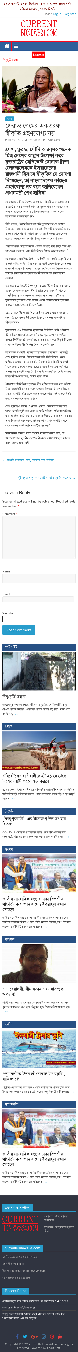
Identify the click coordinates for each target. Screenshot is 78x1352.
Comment (9, 514)
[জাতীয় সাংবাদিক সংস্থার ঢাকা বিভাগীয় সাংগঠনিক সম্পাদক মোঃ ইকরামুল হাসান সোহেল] (39, 856)
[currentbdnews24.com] (7, 46)
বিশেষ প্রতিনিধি (34, 139)
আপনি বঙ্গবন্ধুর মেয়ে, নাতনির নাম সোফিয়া (28, 460)
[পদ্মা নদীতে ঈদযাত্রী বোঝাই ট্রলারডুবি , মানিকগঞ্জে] (39, 1031)
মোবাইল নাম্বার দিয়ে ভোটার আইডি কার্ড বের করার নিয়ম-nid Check (35, 1301)
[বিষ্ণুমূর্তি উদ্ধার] (39, 654)
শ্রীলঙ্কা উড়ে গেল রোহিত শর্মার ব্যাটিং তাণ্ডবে (47, 477)
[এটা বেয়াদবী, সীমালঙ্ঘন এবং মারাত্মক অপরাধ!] (39, 946)
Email (6, 594)
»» (16, 714)
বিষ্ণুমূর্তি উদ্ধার (10, 60)
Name (6, 571)
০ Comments (53, 139)
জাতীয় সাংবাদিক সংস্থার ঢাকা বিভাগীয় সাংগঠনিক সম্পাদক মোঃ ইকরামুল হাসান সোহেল (34, 904)
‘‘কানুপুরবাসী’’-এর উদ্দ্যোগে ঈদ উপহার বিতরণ (34, 821)
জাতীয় (9, 118)
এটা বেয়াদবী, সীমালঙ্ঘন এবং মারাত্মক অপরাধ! (33, 991)
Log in (57, 14)
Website (7, 613)
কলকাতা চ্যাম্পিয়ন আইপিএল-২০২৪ (18, 1307)
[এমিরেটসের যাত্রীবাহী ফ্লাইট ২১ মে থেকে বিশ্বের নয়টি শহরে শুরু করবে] (39, 733)
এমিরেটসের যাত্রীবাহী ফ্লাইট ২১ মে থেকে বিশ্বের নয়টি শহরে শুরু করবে (34, 778)
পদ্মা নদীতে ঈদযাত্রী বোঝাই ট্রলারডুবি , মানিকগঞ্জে (33, 1076)
